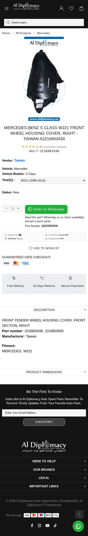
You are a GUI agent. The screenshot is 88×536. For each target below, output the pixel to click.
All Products (23, 33)
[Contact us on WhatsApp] (78, 526)
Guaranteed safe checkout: (26, 257)
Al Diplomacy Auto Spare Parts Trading (33, 8)
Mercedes (43, 33)
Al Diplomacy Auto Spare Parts (37, 501)
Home (6, 33)
